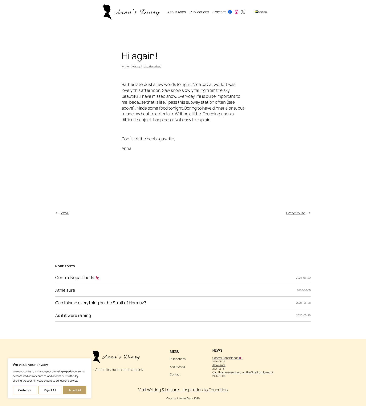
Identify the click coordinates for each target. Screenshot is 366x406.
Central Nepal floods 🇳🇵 (77, 277)
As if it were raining (73, 315)
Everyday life (295, 213)
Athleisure (65, 290)
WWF (65, 213)
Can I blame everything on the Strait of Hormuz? (100, 302)
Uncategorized (152, 66)
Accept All (74, 390)
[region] (50, 378)
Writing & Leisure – (187, 390)
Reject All (50, 390)
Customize (24, 390)
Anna (137, 66)
